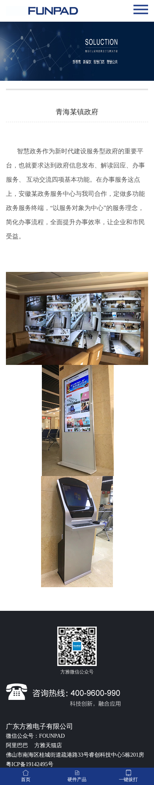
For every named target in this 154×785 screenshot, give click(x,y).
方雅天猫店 (48, 745)
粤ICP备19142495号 (29, 764)
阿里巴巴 (18, 745)
